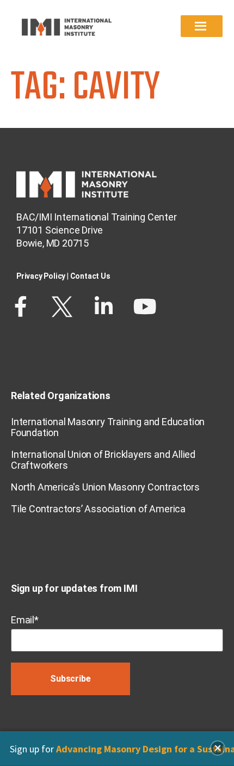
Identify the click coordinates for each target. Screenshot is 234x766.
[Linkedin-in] (103, 306)
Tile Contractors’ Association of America (98, 508)
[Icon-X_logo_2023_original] (62, 306)
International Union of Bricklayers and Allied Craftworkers (103, 460)
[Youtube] (144, 306)
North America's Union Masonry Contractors (105, 487)
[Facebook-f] (20, 306)
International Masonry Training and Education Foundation (108, 427)
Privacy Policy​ (40, 276)
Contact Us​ (90, 276)
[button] (217, 748)
